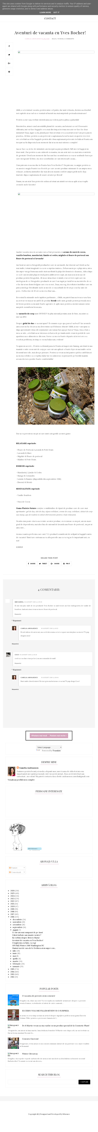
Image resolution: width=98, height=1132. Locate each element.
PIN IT (68, 563)
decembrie (17, 919)
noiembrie (17, 922)
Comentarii (16, 872)
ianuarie (16, 966)
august (16, 930)
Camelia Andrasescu (33, 39)
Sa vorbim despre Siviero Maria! (26, 938)
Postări (14, 868)
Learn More (45, 12)
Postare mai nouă (39, 736)
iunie (15, 953)
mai (14, 956)
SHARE (32, 563)
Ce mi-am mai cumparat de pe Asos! (27, 932)
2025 (13, 893)
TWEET (44, 563)
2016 (13, 917)
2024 (13, 896)
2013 (13, 974)
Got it (56, 12)
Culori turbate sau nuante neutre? (26, 935)
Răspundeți (18, 614)
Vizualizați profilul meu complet (21, 780)
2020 (13, 906)
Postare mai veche (58, 736)
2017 (13, 914)
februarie (17, 964)
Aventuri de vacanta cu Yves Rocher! (27, 940)
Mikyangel (19, 602)
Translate (57, 750)
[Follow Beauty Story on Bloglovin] (17, 850)
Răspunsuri (17, 621)
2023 (13, 898)
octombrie (17, 924)
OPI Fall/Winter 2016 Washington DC (28, 945)
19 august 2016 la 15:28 (28, 655)
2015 (13, 969)
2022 (13, 901)
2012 (13, 977)
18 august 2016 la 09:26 (33, 602)
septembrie (18, 927)
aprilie (16, 958)
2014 (13, 972)
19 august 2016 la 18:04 (50, 677)
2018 (13, 911)
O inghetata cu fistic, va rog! (24, 943)
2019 (13, 909)
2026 (13, 891)
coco (17, 655)
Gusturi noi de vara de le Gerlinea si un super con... (34, 948)
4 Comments (69, 39)
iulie (15, 951)
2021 (13, 904)
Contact (50, 18)
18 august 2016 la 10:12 (49, 628)
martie (16, 961)
